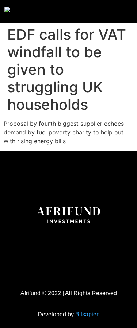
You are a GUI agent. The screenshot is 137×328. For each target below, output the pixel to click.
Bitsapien (87, 314)
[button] (116, 10)
